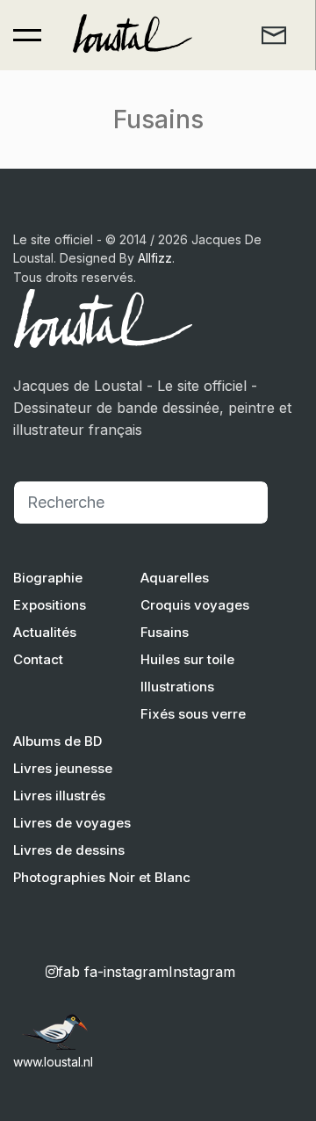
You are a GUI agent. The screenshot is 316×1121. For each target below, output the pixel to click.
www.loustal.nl (53, 1061)
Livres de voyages (72, 822)
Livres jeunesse (62, 768)
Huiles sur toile (187, 659)
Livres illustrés (59, 795)
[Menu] (27, 35)
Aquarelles (174, 577)
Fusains (164, 632)
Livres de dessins (69, 850)
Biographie (48, 577)
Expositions (49, 605)
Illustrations (177, 686)
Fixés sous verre (193, 713)
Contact (38, 659)
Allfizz (155, 257)
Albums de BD (57, 741)
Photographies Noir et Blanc (101, 877)
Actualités (44, 632)
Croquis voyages (194, 605)
